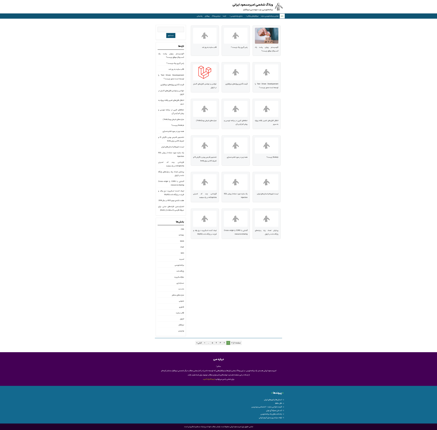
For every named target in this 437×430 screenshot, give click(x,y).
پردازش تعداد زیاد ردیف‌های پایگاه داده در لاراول (266, 232)
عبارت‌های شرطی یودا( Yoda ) (206, 120)
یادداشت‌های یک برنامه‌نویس (271, 414)
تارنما (224, 16)
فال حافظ (278, 403)
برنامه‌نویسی (179, 265)
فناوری (181, 307)
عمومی (181, 300)
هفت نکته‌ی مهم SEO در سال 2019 (171, 200)
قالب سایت (180, 312)
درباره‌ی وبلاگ (216, 16)
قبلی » (199, 343)
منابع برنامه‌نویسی (237, 16)
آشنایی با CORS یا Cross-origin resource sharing (235, 232)
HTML (181, 235)
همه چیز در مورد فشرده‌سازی (237, 157)
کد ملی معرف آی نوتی (274, 410)
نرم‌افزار (181, 324)
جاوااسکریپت (179, 277)
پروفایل (207, 16)
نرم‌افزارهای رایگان (253, 16)
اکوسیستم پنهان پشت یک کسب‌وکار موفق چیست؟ (266, 49)
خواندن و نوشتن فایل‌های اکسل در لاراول (205, 85)
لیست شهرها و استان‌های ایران (267, 193)
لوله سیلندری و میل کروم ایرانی (270, 417)
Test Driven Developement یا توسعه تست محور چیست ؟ (266, 85)
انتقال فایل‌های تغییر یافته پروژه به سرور (266, 122)
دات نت (181, 289)
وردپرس (181, 330)
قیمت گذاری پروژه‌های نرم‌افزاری (236, 83)
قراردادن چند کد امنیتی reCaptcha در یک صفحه (205, 195)
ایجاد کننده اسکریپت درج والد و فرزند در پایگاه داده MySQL (205, 232)
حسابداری (180, 283)
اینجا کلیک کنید (209, 379)
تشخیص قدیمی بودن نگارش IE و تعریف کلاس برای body (205, 159)
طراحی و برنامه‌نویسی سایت (270, 16)
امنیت (181, 259)
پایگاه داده (180, 271)
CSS (182, 229)
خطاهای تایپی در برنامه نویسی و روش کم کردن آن (235, 122)
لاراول (182, 318)
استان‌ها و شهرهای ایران (273, 399)
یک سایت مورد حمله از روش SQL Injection (235, 195)
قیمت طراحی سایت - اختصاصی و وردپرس (266, 406)
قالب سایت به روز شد (209, 47)
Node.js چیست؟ (272, 157)
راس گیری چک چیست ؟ (239, 47)
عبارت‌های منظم (178, 295)
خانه (282, 16)
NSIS (182, 241)
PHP (182, 247)
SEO (182, 253)
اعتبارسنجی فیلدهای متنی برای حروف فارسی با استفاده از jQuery (171, 208)
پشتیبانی (199, 16)
